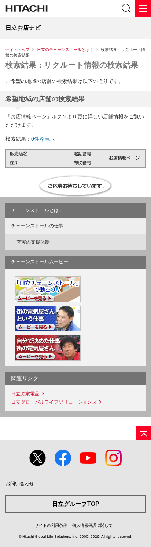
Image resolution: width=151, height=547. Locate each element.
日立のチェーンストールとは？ (65, 49)
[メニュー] (143, 8)
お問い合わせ (19, 483)
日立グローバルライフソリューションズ (54, 402)
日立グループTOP (75, 504)
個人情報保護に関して (92, 525)
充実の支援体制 (33, 242)
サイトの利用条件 (51, 525)
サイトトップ (17, 49)
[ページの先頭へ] (143, 433)
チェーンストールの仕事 (37, 225)
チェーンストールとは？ (37, 210)
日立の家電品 (25, 393)
